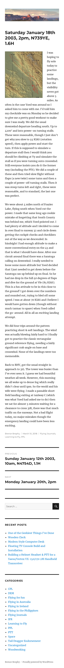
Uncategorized (17, 645)
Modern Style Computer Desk (26, 541)
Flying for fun (16, 597)
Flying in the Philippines (23, 610)
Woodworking (16, 649)
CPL (10, 588)
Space (11, 636)
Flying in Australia (19, 601)
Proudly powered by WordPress (38, 662)
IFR (10, 619)
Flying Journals (47, 433)
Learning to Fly (12, 437)
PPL (23, 437)
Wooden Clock (17, 537)
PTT (10, 632)
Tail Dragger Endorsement (24, 640)
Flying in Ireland (18, 606)
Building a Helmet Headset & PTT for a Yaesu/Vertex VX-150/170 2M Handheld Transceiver (32, 559)
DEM (11, 593)
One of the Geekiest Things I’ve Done (31, 533)
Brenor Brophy (12, 433)
